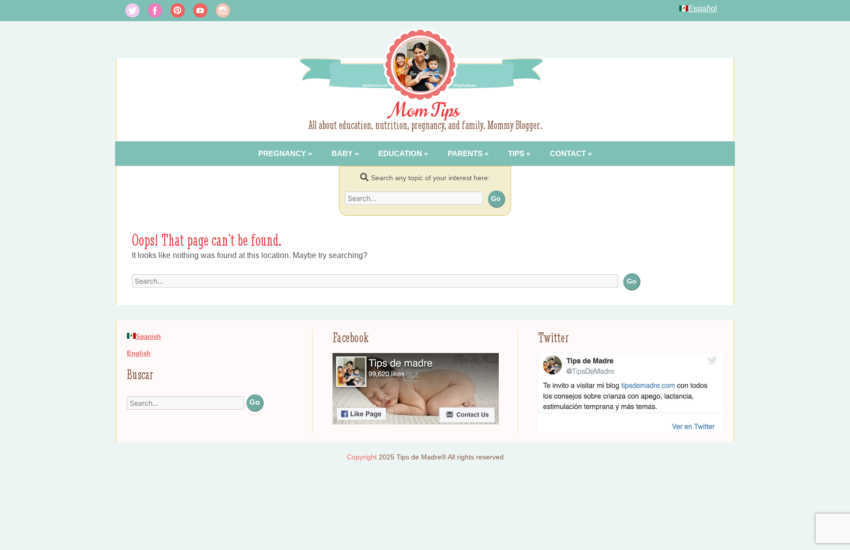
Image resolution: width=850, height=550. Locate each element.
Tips (516, 153)
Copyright (362, 457)
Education (400, 153)
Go (496, 198)
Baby (342, 153)
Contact (568, 153)
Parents (465, 153)
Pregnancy (282, 153)
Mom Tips (425, 110)
